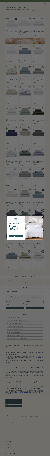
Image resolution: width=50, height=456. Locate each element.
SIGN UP (16, 236)
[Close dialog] (42, 217)
